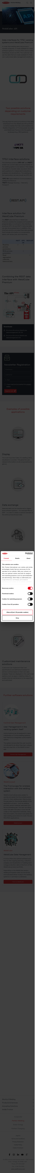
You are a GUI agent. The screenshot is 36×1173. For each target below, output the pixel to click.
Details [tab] (17, 558)
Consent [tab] (6, 558)
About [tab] (28, 558)
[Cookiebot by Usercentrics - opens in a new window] (25, 553)
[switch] (30, 593)
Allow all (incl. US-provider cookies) (17, 612)
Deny (17, 618)
